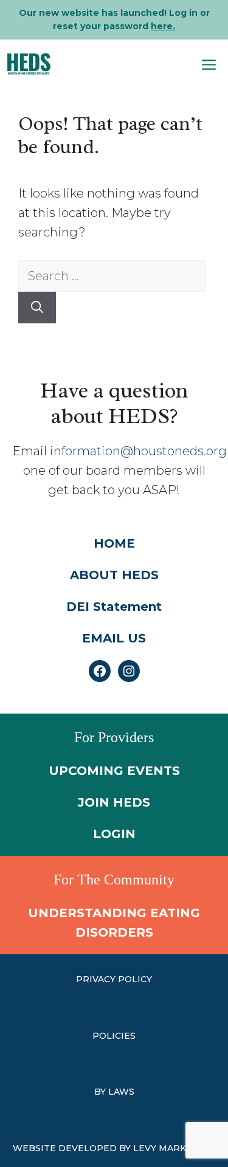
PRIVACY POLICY (114, 979)
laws (121, 1091)
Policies (114, 1035)
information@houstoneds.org (138, 451)
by (101, 1091)
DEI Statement (114, 606)
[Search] (37, 307)
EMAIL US (114, 638)
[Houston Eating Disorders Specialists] (29, 64)
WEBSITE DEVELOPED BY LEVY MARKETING (114, 1148)
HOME (114, 543)
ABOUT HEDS (114, 575)
